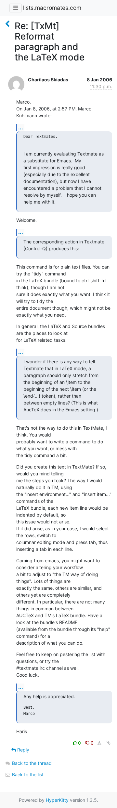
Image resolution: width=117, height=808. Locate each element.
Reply (22, 749)
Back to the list (27, 774)
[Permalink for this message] (108, 743)
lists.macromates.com (52, 7)
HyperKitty (57, 800)
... (20, 127)
